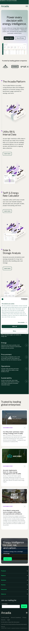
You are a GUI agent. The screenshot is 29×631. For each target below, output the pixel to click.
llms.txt (3, 626)
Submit (24, 606)
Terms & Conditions (16, 617)
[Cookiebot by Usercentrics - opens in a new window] (21, 299)
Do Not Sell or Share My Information (10, 622)
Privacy (24, 617)
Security (3, 620)
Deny (14, 331)
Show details (21, 322)
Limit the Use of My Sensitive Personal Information (14, 624)
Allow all (14, 326)
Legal (8, 620)
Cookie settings (5, 617)
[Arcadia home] (6, 613)
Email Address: (5, 603)
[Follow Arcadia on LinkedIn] (27, 613)
